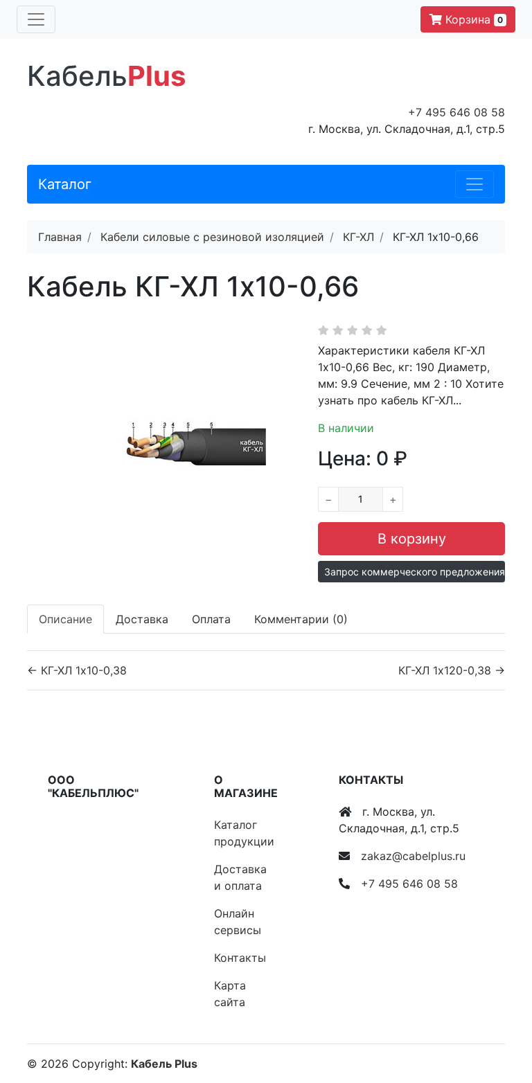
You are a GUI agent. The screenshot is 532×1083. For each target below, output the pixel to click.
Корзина (472, 19)
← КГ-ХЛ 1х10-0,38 (77, 670)
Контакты (240, 958)
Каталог (64, 184)
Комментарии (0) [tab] (301, 619)
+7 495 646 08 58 (456, 112)
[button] (411, 571)
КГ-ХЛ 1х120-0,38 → (451, 670)
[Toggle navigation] (36, 19)
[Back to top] (501, 1017)
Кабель (106, 76)
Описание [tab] (65, 619)
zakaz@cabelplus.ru (413, 856)
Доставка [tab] (142, 619)
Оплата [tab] (211, 619)
